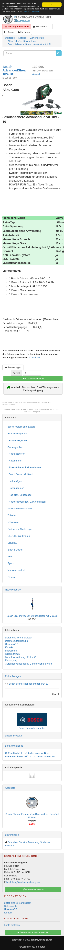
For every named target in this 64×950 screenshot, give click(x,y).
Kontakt (9, 647)
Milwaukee (13, 522)
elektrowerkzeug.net (41, 939)
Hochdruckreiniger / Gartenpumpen (27, 501)
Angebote (10, 787)
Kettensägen (15, 481)
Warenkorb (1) (43, 26)
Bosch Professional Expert (21, 426)
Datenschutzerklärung (31, 11)
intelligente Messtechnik (20, 508)
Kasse (10, 32)
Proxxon (12, 577)
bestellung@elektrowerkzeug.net (23, 882)
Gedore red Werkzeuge (20, 529)
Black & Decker (15, 549)
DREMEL (12, 542)
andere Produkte (13, 735)
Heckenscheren (16, 453)
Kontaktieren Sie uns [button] (34, 889)
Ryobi (10, 563)
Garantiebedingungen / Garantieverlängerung (29, 663)
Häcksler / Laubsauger (20, 494)
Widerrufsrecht (12, 653)
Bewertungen (14, 367)
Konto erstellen (12, 925)
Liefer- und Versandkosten (18, 637)
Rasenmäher (15, 460)
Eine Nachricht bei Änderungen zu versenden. (30, 754)
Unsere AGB (11, 644)
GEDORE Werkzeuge (19, 535)
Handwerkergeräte (17, 433)
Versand (36, 74)
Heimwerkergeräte (17, 440)
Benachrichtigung (14, 745)
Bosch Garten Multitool (20, 474)
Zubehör (12, 515)
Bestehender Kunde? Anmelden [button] (33, 932)
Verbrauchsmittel (16, 570)
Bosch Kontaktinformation (32, 728)
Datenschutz (10, 906)
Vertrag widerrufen (18, 26)
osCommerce (38, 946)
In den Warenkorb (34, 378)
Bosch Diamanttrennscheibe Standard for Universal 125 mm (32, 815)
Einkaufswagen (13, 676)
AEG (10, 556)
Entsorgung (11, 660)
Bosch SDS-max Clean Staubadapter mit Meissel (32, 615)
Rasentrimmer (16, 488)
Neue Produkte (13, 589)
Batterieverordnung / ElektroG (20, 657)
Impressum (11, 650)
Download (34, 357)
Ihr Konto (25, 32)
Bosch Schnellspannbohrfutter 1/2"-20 (28, 683)
